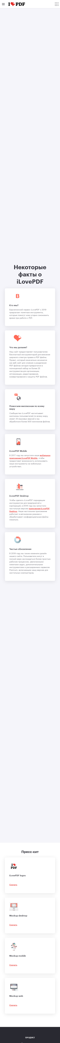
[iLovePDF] (16, 4)
